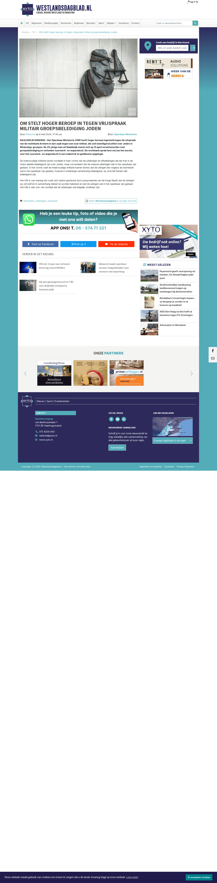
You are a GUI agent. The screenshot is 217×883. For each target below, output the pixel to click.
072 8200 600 (47, 431)
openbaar (52, 200)
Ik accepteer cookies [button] (199, 877)
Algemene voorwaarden (150, 466)
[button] (22, 373)
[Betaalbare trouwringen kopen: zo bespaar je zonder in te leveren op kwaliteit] (149, 302)
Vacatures (124, 23)
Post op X (80, 244)
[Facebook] (111, 419)
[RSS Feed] (124, 419)
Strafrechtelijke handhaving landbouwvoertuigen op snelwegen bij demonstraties (176, 288)
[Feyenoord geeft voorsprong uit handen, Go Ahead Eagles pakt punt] (149, 276)
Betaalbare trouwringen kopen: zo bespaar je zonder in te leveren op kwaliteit (177, 301)
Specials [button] (90, 23)
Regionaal (79, 23)
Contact (135, 23)
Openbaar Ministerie (125, 134)
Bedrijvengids (51, 23)
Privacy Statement (185, 466)
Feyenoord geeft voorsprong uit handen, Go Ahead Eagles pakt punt (177, 274)
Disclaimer (169, 466)
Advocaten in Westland (173, 325)
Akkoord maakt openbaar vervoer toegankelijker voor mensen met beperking (114, 267)
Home (25, 32)
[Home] (22, 23)
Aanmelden (117, 447)
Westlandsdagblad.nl (64, 8)
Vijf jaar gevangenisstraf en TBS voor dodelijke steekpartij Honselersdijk (56, 285)
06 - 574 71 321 (91, 228)
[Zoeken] (195, 23)
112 (27, 23)
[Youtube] (118, 419)
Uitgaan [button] (110, 23)
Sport (101, 23)
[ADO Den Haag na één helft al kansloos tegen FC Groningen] (149, 316)
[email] (213, 359)
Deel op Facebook (43, 244)
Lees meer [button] (132, 877)
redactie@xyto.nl (48, 435)
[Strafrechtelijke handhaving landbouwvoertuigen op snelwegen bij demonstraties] (149, 289)
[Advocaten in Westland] (149, 329)
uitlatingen (40, 200)
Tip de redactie (119, 244)
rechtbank (28, 200)
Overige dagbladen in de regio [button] (170, 440)
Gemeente (66, 23)
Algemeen (36, 23)
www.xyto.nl (46, 439)
